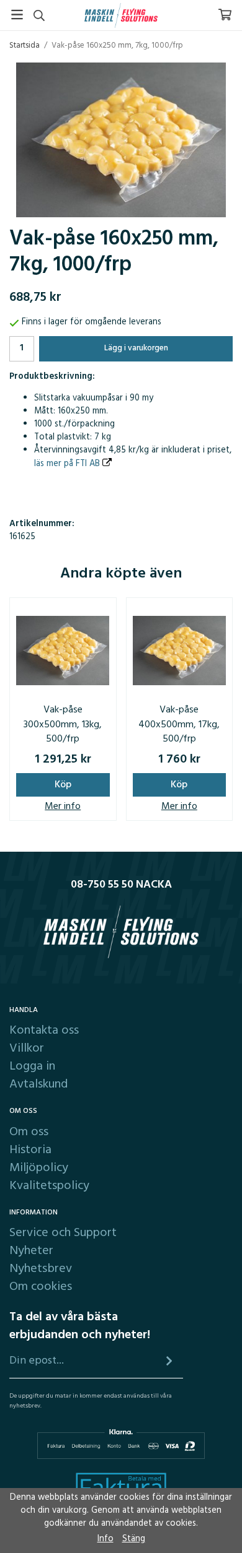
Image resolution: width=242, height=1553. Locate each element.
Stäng (133, 1539)
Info (105, 1539)
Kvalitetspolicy (49, 1186)
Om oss (28, 1132)
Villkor (26, 1048)
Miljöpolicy (38, 1168)
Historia (30, 1150)
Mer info (63, 807)
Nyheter (31, 1251)
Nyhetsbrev (40, 1269)
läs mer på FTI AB (68, 464)
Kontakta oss (44, 1030)
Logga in (32, 1066)
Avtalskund (38, 1084)
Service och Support (63, 1233)
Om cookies (40, 1287)
